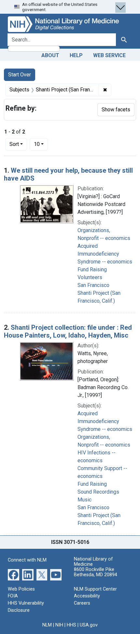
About (50, 55)
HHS (71, 625)
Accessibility (87, 596)
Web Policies (21, 589)
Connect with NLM (27, 560)
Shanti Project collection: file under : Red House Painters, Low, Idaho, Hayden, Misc (68, 331)
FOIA (13, 596)
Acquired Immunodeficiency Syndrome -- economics (104, 254)
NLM (47, 625)
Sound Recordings (98, 492)
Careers (82, 603)
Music (84, 500)
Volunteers (89, 277)
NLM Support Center (95, 589)
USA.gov (89, 625)
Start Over (19, 74)
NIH (59, 625)
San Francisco (93, 285)
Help (76, 55)
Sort (14, 144)
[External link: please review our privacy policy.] (13, 574)
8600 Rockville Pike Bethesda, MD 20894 (95, 572)
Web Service (109, 55)
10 (41, 144)
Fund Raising (92, 269)
